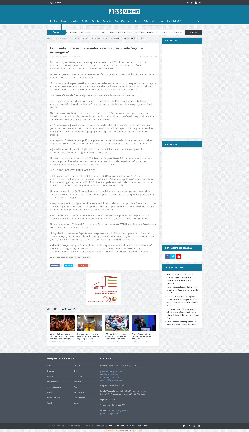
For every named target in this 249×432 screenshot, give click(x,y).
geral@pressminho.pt (109, 374)
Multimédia (54, 27)
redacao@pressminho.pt (111, 377)
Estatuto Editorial (128, 425)
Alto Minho (78, 365)
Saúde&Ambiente (123, 21)
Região (85, 21)
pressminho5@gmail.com (111, 371)
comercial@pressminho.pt (111, 380)
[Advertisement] (182, 91)
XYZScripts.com (137, 430)
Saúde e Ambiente (54, 398)
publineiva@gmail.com (110, 413)
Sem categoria (79, 398)
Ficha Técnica (113, 425)
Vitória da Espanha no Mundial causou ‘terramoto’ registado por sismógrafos (62, 336)
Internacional (157, 21)
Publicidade (143, 425)
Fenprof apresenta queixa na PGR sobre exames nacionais (143, 336)
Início (55, 21)
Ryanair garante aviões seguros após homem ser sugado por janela (88, 336)
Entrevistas (78, 376)
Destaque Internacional (65, 257)
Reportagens (79, 392)
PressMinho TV (174, 21)
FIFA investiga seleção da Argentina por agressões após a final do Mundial (115, 336)
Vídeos (76, 403)
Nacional (77, 381)
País (146, 21)
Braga (63, 21)
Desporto (107, 21)
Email (155, 57)
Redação (58, 57)
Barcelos (74, 21)
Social (137, 21)
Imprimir (145, 57)
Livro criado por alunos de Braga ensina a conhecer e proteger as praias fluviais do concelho (101, 32)
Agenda (95, 21)
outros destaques (83, 257)
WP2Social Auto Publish (115, 430)
